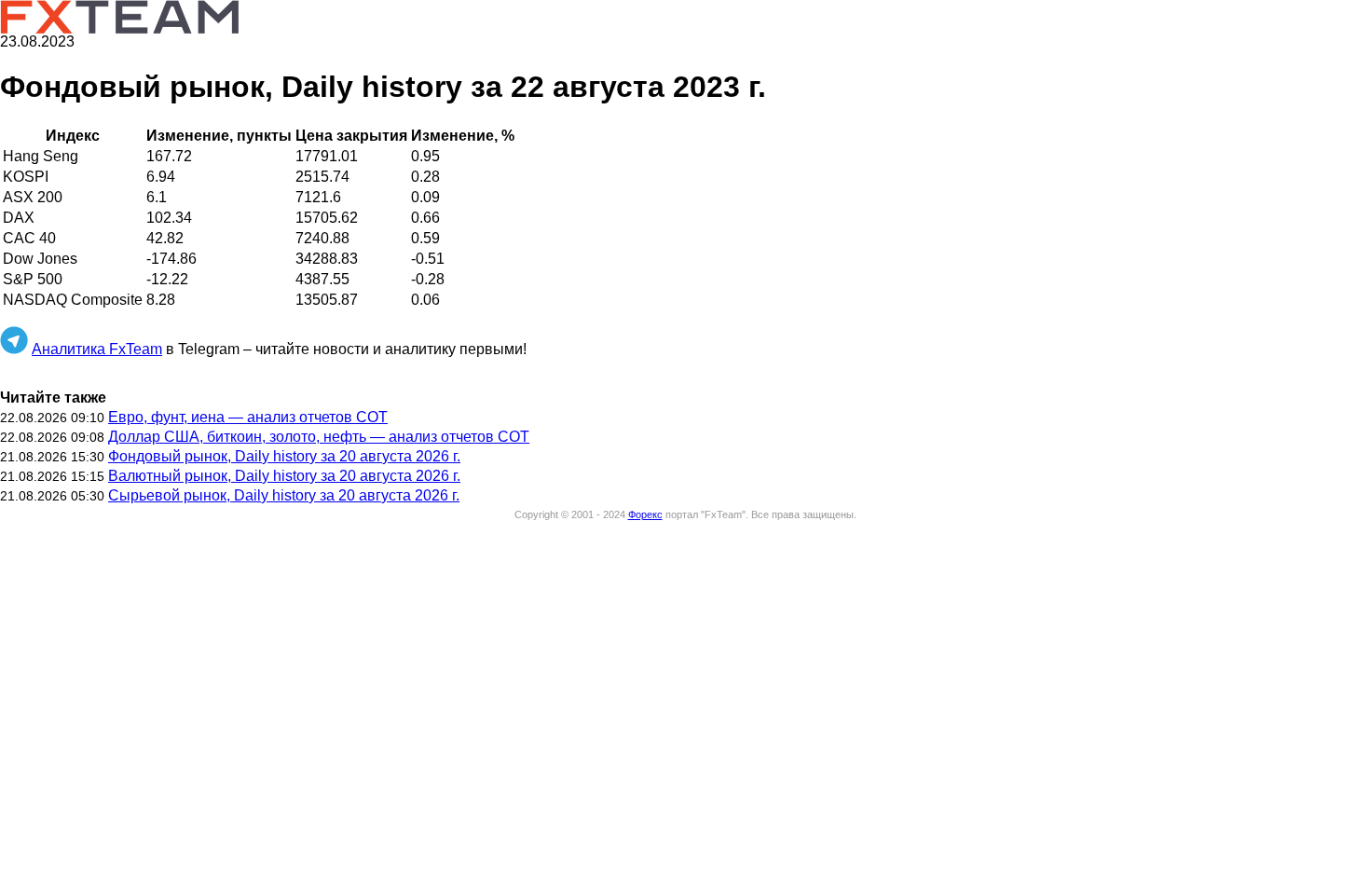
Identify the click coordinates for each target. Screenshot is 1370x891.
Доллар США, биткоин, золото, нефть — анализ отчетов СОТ (318, 437)
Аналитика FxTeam (97, 349)
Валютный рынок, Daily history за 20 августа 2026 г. (284, 476)
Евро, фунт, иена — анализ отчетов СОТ (248, 417)
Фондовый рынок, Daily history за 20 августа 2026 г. (284, 456)
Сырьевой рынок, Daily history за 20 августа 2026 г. (283, 495)
